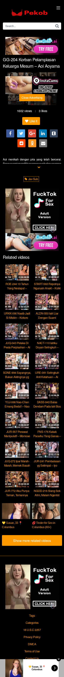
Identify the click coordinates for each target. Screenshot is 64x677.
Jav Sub (33, 179)
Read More (30, 167)
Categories (32, 623)
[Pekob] (29, 13)
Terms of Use (32, 651)
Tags (32, 615)
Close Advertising (32, 97)
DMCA (32, 644)
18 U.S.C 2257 (32, 630)
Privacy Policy (32, 637)
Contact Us (32, 658)
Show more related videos (32, 540)
